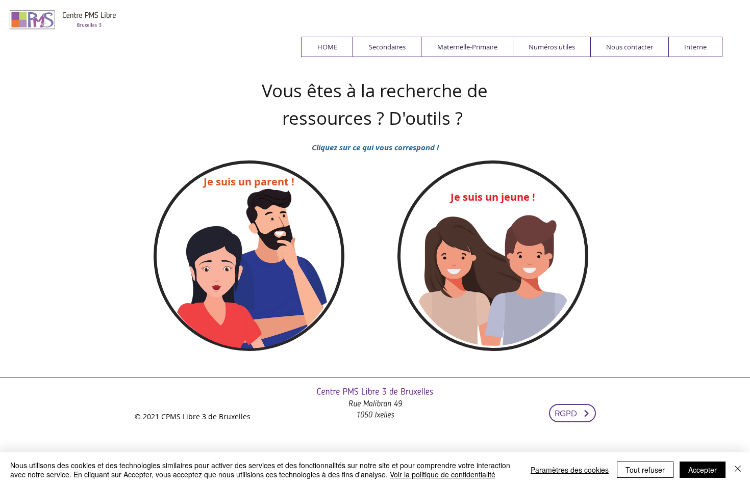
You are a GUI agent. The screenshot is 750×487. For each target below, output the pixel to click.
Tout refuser (645, 470)
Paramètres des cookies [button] (570, 470)
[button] (387, 47)
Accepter (702, 470)
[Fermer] (738, 470)
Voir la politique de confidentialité (442, 474)
